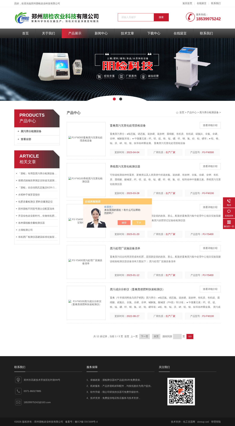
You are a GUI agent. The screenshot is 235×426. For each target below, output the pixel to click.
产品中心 (192, 112)
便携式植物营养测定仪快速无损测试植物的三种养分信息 (38, 180)
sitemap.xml (203, 421)
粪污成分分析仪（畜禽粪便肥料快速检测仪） (137, 289)
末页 (156, 336)
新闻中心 (101, 33)
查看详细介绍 (210, 125)
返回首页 (187, 3)
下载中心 (153, 33)
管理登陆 (216, 421)
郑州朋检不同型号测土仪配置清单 (36, 208)
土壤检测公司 (25, 230)
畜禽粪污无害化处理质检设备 (128, 125)
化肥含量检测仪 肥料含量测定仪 (35, 201)
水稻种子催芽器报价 (29, 194)
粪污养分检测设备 (31, 131)
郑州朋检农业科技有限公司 (45, 3)
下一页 (144, 336)
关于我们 (48, 33)
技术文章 (127, 33)
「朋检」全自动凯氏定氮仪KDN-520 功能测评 (38, 187)
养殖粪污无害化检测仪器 (125, 166)
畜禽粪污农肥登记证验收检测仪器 (130, 207)
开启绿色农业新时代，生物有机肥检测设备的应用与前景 (38, 216)
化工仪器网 (189, 421)
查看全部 (26, 139)
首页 (25, 33)
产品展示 (74, 33)
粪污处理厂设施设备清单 (125, 248)
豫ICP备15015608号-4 (86, 421)
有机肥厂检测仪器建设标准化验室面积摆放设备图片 (38, 237)
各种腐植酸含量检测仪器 (31, 223)
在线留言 (201, 3)
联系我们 (216, 3)
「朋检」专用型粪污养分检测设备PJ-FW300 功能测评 (38, 173)
